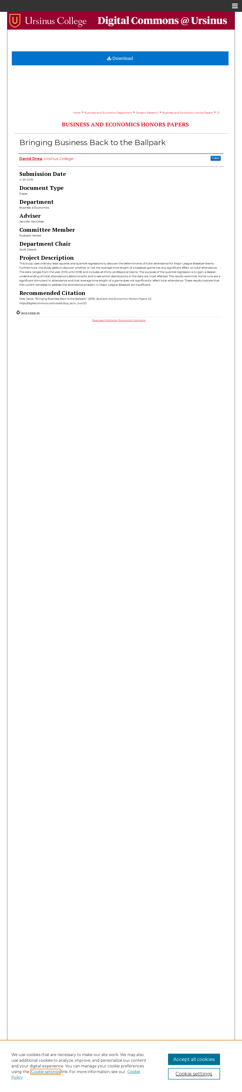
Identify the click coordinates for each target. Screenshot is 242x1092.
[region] (121, 1066)
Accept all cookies (194, 1059)
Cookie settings (45, 1072)
